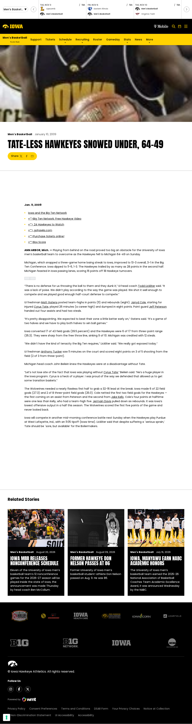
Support (35, 39)
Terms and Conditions (75, 709)
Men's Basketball (20, 134)
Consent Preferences (43, 709)
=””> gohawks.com (40, 230)
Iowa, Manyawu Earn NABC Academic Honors (156, 561)
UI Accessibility (64, 715)
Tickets (50, 39)
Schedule (65, 39)
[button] (33, 9)
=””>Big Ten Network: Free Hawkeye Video (54, 219)
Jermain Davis (102, 401)
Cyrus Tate (41, 307)
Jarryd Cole (138, 302)
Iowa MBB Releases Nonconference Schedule (34, 561)
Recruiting (82, 39)
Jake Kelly (117, 397)
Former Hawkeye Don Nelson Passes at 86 (90, 561)
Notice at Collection (157, 709)
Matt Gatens (49, 302)
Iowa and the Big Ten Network (47, 213)
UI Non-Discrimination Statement (29, 715)
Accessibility (86, 715)
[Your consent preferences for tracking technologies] (6, 717)
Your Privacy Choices (126, 709)
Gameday (113, 39)
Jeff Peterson (158, 307)
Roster (97, 39)
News (138, 39)
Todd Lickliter (146, 286)
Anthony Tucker (51, 351)
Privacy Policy (16, 709)
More (149, 39)
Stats (127, 39)
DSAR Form (101, 709)
